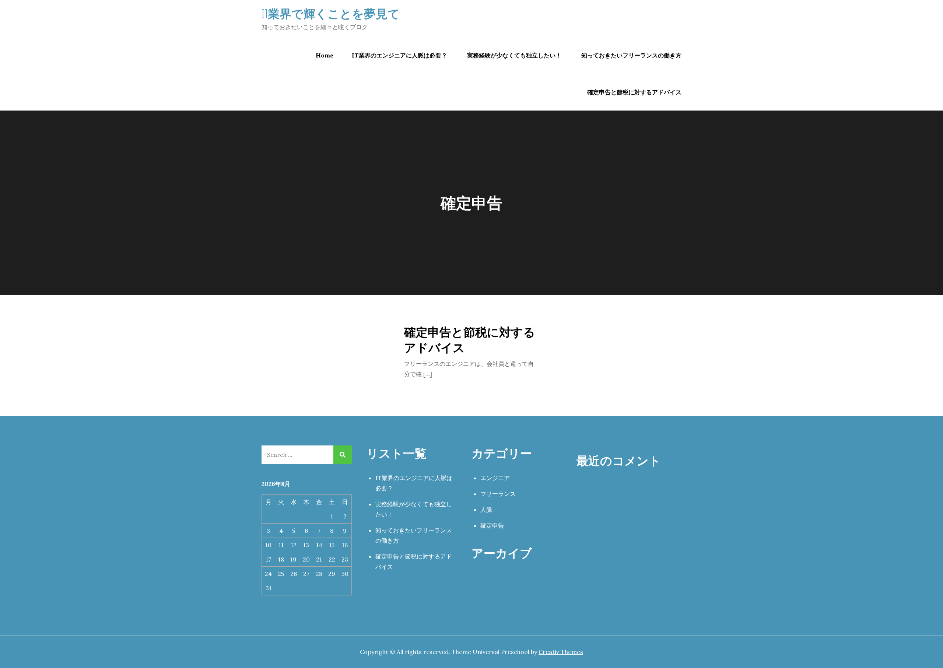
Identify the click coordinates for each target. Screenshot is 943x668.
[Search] (342, 454)
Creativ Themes (561, 651)
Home (324, 55)
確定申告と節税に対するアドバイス (634, 92)
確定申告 (492, 525)
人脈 (486, 509)
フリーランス (498, 493)
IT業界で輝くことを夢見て (331, 13)
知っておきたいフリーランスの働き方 (631, 55)
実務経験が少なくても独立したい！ (514, 55)
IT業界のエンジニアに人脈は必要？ (399, 55)
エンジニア (495, 478)
